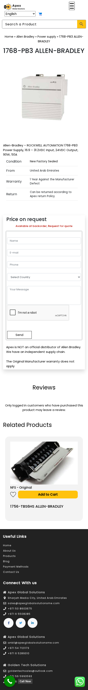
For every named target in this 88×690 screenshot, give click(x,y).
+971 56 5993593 (20, 676)
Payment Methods (16, 566)
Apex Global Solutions (26, 592)
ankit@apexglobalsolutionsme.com (33, 642)
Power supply (46, 37)
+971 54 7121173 (18, 648)
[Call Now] (9, 681)
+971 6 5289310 (18, 653)
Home (9, 37)
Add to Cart (48, 494)
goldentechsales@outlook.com (30, 671)
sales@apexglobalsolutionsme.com (34, 603)
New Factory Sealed (44, 161)
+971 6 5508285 (19, 614)
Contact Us (11, 572)
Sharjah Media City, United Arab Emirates (37, 598)
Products (9, 556)
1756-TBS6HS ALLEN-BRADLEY (36, 506)
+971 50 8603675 (20, 608)
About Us (9, 550)
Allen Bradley (25, 37)
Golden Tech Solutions (27, 665)
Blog (6, 561)
